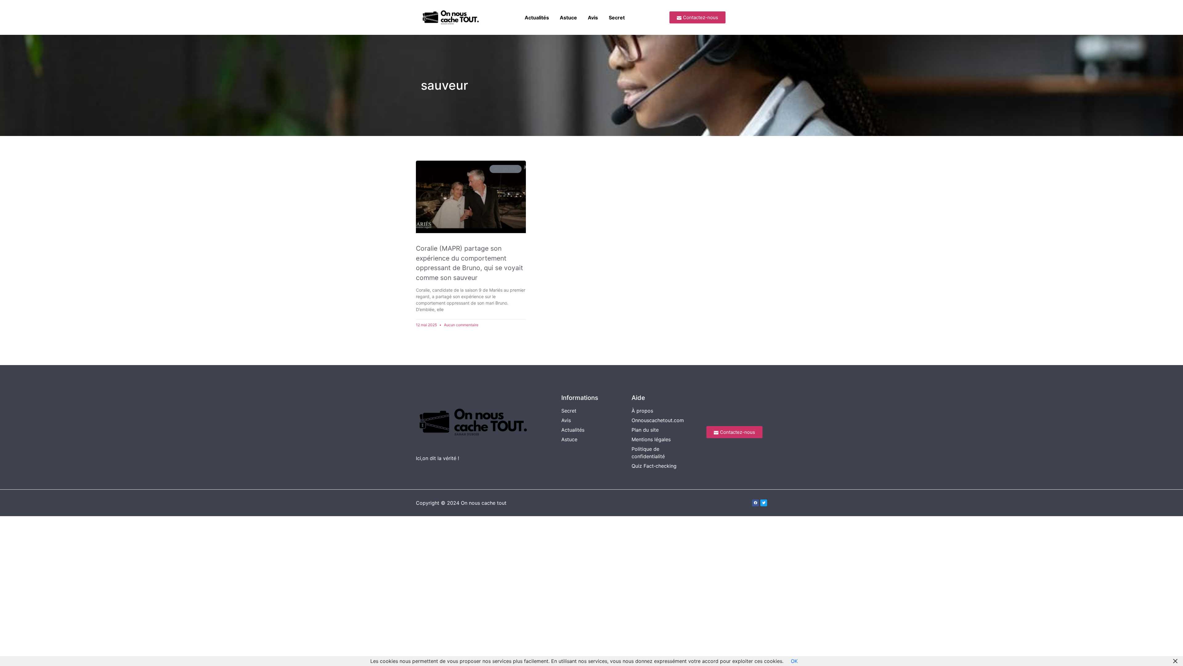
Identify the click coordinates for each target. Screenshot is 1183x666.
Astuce (568, 17)
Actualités (537, 17)
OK (794, 661)
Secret (617, 17)
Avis (593, 17)
